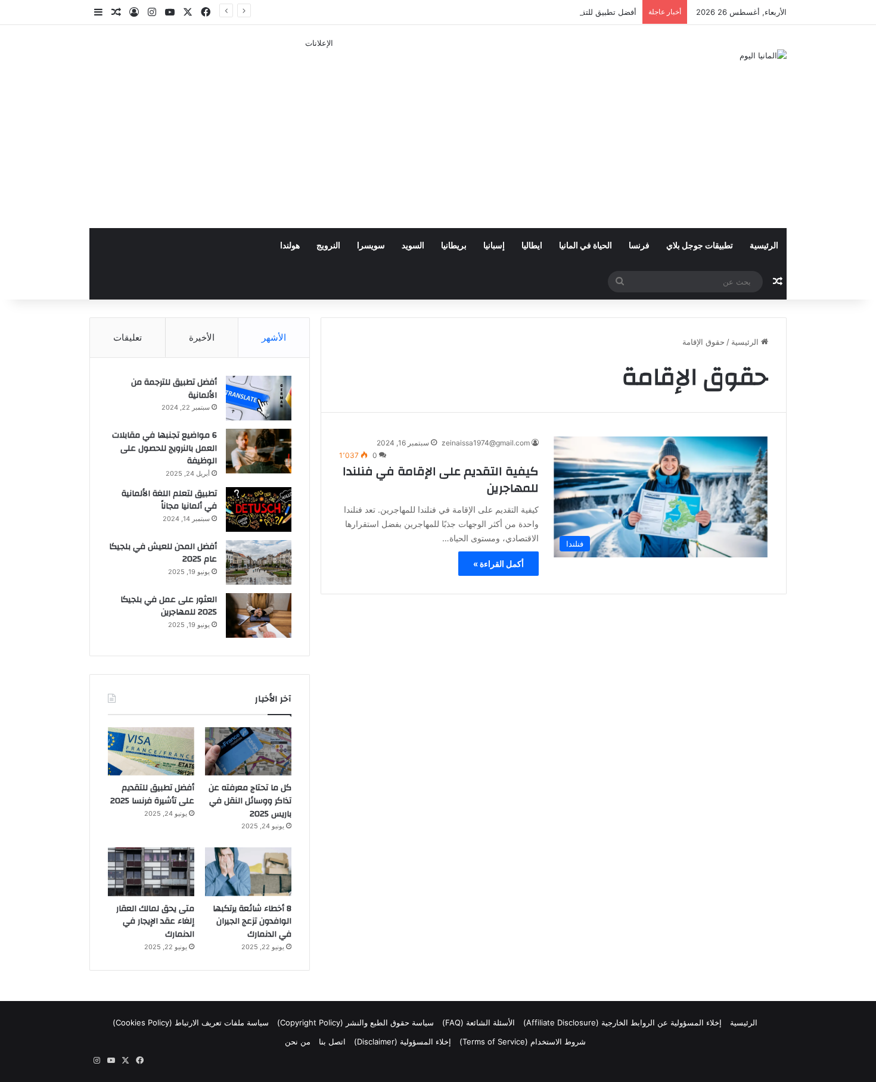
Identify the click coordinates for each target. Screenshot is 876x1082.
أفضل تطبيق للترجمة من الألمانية (174, 389)
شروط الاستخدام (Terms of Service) (522, 1041)
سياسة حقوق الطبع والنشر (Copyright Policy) (355, 1022)
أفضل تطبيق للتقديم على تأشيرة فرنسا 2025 (561, 12)
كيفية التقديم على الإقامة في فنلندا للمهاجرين (441, 479)
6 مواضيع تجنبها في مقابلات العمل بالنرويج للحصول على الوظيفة (164, 448)
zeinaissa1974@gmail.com (486, 442)
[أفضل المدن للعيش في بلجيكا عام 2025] (258, 562)
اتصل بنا (332, 1041)
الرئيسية (764, 246)
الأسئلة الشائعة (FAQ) (478, 1022)
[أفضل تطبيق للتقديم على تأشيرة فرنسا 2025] (151, 751)
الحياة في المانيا (585, 246)
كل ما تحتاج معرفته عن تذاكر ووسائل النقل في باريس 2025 (250, 800)
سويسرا (371, 246)
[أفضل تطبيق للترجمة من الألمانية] (258, 398)
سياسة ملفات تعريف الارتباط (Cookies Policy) (191, 1022)
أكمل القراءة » (498, 564)
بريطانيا (454, 246)
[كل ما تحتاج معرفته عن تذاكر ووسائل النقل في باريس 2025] (248, 751)
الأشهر (274, 337)
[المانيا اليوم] (763, 55)
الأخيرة (202, 337)
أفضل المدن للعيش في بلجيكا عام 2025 (163, 553)
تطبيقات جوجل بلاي (699, 246)
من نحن (297, 1041)
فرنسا (639, 246)
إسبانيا (494, 246)
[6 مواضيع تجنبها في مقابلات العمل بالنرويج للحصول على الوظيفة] (258, 451)
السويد (413, 246)
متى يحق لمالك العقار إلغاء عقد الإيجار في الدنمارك (155, 921)
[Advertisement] (318, 132)
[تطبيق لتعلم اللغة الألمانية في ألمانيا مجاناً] (258, 509)
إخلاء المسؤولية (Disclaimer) (402, 1041)
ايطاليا (531, 246)
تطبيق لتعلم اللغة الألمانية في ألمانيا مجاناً (169, 500)
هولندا (290, 246)
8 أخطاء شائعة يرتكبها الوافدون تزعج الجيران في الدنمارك (252, 921)
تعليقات (127, 337)
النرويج (328, 246)
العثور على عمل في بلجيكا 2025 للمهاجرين (168, 606)
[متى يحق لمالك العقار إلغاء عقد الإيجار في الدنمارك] (151, 871)
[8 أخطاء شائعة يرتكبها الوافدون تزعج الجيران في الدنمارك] (248, 871)
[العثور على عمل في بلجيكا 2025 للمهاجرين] (258, 615)
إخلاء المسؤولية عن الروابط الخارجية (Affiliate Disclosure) (622, 1022)
